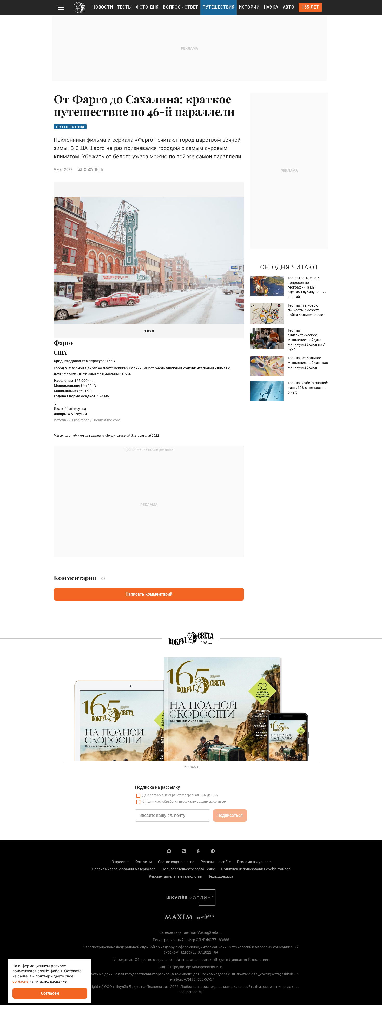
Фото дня (147, 7)
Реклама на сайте (216, 862)
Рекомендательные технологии (175, 876)
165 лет (310, 7)
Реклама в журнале (254, 862)
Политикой (153, 801)
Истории (249, 7)
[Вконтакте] (184, 851)
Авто (288, 7)
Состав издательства (176, 862)
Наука (271, 7)
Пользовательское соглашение (188, 869)
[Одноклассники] (198, 851)
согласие (156, 795)
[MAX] (169, 851)
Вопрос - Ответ (180, 7)
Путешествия (218, 7)
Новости (102, 7)
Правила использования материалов (123, 869)
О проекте (119, 862)
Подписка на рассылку (157, 787)
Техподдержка (220, 876)
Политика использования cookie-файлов (256, 869)
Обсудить (93, 169)
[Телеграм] (213, 851)
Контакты (143, 862)
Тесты (124, 7)
